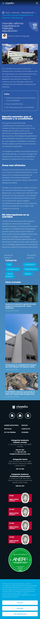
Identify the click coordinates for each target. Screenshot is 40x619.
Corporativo (30, 265)
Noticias (15, 13)
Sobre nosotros (11, 425)
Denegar (20, 608)
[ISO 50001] (20, 539)
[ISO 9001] (20, 498)
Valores (28, 274)
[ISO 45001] (20, 525)
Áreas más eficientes (14, 104)
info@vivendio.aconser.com (20, 454)
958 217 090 (20, 450)
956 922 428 (20, 452)
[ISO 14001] (20, 511)
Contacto (26, 429)
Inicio (7, 13)
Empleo (25, 425)
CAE (9, 265)
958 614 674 (20, 486)
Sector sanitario (9, 275)
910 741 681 (20, 469)
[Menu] (37, 3)
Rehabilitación (27, 13)
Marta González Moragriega (18, 36)
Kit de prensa (10, 432)
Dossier (25, 432)
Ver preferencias (20, 614)
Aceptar (20, 603)
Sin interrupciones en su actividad (20, 107)
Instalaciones (13, 269)
